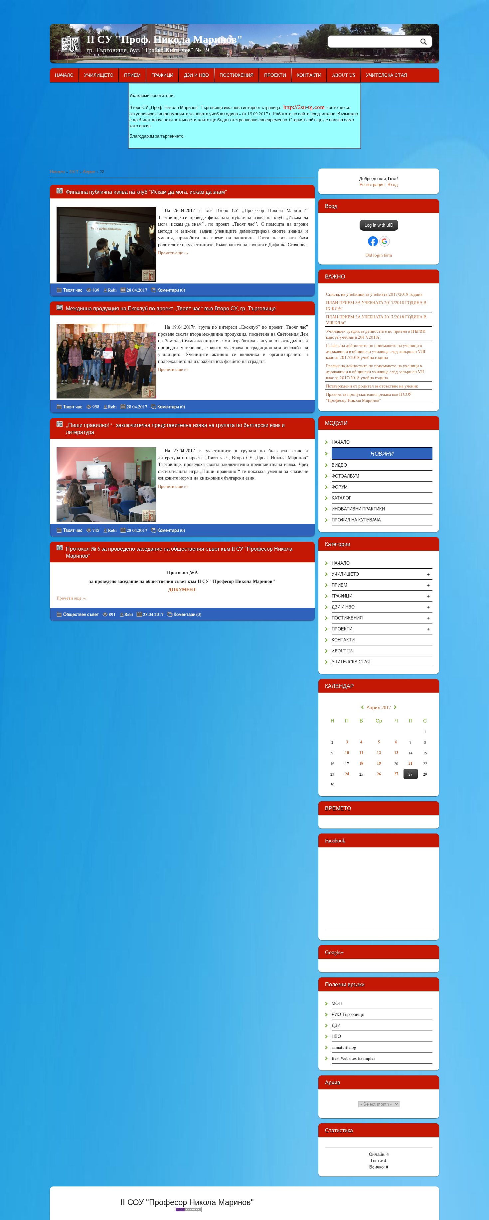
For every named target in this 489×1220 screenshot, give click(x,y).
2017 (74, 171)
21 (410, 763)
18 (361, 763)
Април (89, 171)
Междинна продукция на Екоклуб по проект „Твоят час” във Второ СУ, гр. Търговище (171, 308)
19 (379, 763)
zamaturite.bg (344, 1047)
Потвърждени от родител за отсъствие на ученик (372, 386)
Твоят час (72, 290)
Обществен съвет (81, 614)
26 (379, 774)
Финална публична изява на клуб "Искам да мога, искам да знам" (146, 191)
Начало (57, 171)
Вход (393, 184)
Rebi (112, 290)
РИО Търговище (348, 1014)
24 (347, 774)
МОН (337, 1003)
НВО (336, 1036)
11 (361, 752)
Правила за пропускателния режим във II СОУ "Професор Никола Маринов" (368, 397)
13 (396, 752)
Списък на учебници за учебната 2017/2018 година (374, 294)
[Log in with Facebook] (373, 241)
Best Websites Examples (353, 1058)
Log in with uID (379, 225)
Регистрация (372, 184)
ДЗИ (336, 1025)
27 (396, 774)
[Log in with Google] (384, 241)
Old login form (379, 255)
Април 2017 (379, 708)
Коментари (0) (171, 289)
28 (410, 774)
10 (347, 752)
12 (379, 752)
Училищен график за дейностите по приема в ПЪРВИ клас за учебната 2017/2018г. (375, 334)
